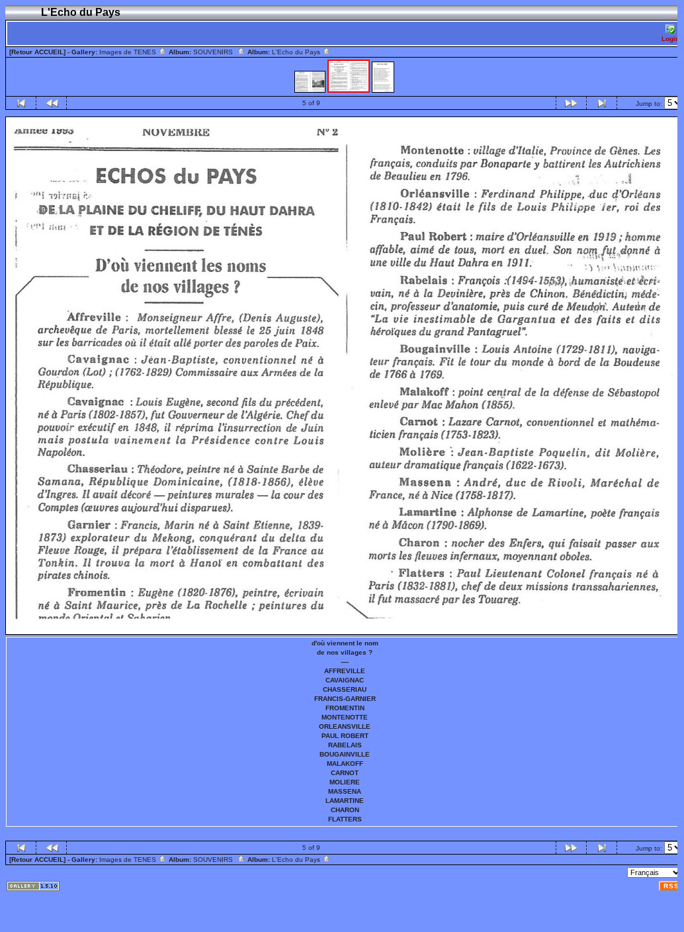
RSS (671, 886)
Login (670, 38)
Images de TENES (128, 52)
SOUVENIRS (215, 52)
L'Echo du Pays (297, 52)
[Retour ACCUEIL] (37, 52)
